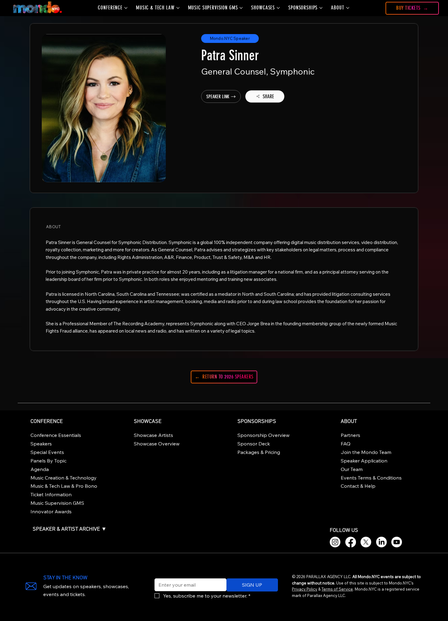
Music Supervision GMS (57, 503)
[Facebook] (350, 542)
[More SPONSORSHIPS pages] (320, 7)
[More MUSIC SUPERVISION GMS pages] (241, 7)
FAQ (345, 444)
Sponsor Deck (253, 444)
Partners (350, 435)
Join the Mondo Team (366, 452)
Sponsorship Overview (263, 435)
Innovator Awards (51, 511)
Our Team (352, 469)
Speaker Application (364, 461)
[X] (366, 542)
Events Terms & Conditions (371, 478)
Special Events (47, 452)
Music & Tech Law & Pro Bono (63, 486)
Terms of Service (337, 589)
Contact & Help (358, 486)
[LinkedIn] (381, 542)
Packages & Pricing (258, 452)
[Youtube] (396, 542)
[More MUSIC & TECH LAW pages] (178, 7)
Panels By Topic (48, 461)
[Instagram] (335, 542)
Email (159, 574)
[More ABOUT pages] (347, 7)
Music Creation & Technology (63, 478)
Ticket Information (51, 494)
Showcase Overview (157, 444)
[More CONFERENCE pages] (125, 7)
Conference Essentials (55, 435)
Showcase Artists (153, 435)
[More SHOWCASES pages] (278, 7)
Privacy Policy (304, 589)
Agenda (39, 469)
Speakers (41, 444)
